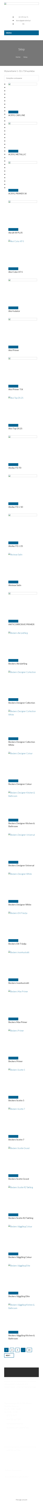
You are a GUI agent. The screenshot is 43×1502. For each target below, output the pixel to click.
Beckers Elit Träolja (17, 943)
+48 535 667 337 (14, 1419)
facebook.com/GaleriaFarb (18, 1427)
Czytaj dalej (13, 112)
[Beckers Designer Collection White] (22, 724)
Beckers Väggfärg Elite (19, 1296)
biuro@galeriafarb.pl (15, 1423)
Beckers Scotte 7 (16, 1139)
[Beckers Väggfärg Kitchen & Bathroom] (22, 1317)
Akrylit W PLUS (15, 232)
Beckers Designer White (19, 904)
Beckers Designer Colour (20, 784)
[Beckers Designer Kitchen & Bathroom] (22, 805)
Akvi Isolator (14, 311)
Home (18, 57)
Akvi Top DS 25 (15, 428)
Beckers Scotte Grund (18, 1178)
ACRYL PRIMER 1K (18, 193)
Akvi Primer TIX (15, 389)
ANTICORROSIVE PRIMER (21, 624)
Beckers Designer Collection (21, 702)
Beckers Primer (15, 1061)
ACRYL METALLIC (17, 154)
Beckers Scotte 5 (16, 1100)
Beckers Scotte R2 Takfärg (20, 1218)
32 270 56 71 (12, 1415)
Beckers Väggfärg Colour (20, 1257)
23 (29, 1350)
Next (8, 1355)
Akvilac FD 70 (14, 467)
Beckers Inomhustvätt (18, 983)
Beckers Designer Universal (21, 865)
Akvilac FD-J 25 (15, 546)
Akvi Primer (13, 350)
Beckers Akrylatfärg (17, 663)
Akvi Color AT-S (15, 272)
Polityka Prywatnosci (13, 1470)
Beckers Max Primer (17, 1022)
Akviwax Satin (14, 585)
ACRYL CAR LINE (17, 115)
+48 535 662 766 (14, 1450)
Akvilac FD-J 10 (15, 507)
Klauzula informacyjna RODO (16, 1477)
